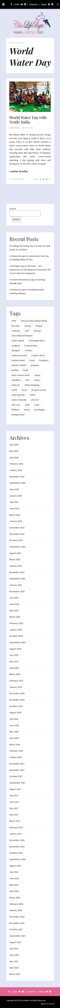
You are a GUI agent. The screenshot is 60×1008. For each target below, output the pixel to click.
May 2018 (13, 731)
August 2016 (15, 865)
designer (16, 350)
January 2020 (15, 629)
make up (16, 384)
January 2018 (15, 757)
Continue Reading (18, 171)
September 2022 (17, 578)
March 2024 (14, 514)
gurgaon (35, 365)
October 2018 (16, 706)
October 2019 (16, 635)
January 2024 (15, 521)
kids (28, 380)
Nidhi (17, 4)
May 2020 (13, 610)
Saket (32, 394)
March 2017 (14, 821)
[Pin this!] (47, 179)
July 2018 (13, 718)
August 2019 (15, 648)
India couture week (21, 375)
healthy (15, 370)
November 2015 (16, 923)
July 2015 (13, 948)
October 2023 (16, 540)
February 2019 (16, 680)
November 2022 (16, 572)
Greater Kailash (19, 365)
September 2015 (17, 935)
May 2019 (13, 661)
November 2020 (16, 591)
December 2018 (16, 693)
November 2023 (16, 534)
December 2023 (16, 527)
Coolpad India (30, 345)
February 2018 (16, 750)
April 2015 (14, 967)
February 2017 (16, 827)
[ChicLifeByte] (30, 22)
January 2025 (15, 495)
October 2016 (16, 852)
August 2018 (15, 712)
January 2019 (15, 687)
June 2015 (14, 954)
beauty (28, 325)
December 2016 (16, 840)
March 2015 (14, 974)
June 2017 (14, 801)
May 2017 (13, 808)
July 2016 (13, 872)
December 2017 (16, 763)
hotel (25, 370)
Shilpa (44, 4)
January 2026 (15, 470)
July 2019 (13, 655)
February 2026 (16, 463)
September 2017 (17, 782)
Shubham (33, 4)
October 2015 (16, 929)
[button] (30, 97)
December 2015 (16, 916)
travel (27, 409)
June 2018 (14, 725)
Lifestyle (14, 128)
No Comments (17, 179)
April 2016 (14, 891)
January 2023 (15, 565)
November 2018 (16, 699)
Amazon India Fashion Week (34, 320)
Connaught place (37, 340)
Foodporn (43, 360)
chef (27, 330)
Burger (39, 325)
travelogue (39, 409)
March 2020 (14, 616)
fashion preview (19, 355)
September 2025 (17, 482)
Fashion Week (18, 360)
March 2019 (14, 674)
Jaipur (37, 375)
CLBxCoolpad (18, 340)
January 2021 (15, 585)
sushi (36, 404)
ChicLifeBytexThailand (22, 335)
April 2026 (14, 457)
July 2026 (13, 444)
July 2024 (13, 502)
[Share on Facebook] (40, 179)
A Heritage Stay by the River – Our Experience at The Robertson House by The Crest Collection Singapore (30, 270)
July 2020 (13, 597)
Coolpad (16, 345)
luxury (37, 380)
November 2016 (16, 846)
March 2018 (14, 744)
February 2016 (16, 904)
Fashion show (38, 355)
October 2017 (16, 776)
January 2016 (15, 910)
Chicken (37, 330)
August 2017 (15, 789)
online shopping (32, 384)
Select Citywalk (19, 399)
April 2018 (14, 738)
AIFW (14, 320)
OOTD (14, 389)
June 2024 (14, 508)
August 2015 (15, 942)
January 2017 (15, 833)
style (27, 404)
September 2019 (17, 642)
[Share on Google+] (50, 179)
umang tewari (18, 414)
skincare (35, 399)
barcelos (16, 325)
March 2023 (14, 559)
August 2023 (15, 553)
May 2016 (13, 884)
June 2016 (14, 878)
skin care (16, 404)
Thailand (15, 409)
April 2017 (14, 814)
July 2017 (13, 795)
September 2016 (17, 859)
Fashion (28, 350)
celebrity (16, 330)
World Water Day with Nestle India (28, 119)
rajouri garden (18, 394)
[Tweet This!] (43, 179)
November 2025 (16, 476)
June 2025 (14, 489)
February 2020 (16, 623)
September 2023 (17, 546)
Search (12, 208)
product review (39, 389)
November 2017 (16, 770)
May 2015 (13, 961)
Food (31, 360)
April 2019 (14, 667)
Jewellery (16, 380)
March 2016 (14, 897)
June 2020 (14, 604)
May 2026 (13, 451)
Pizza (24, 389)
